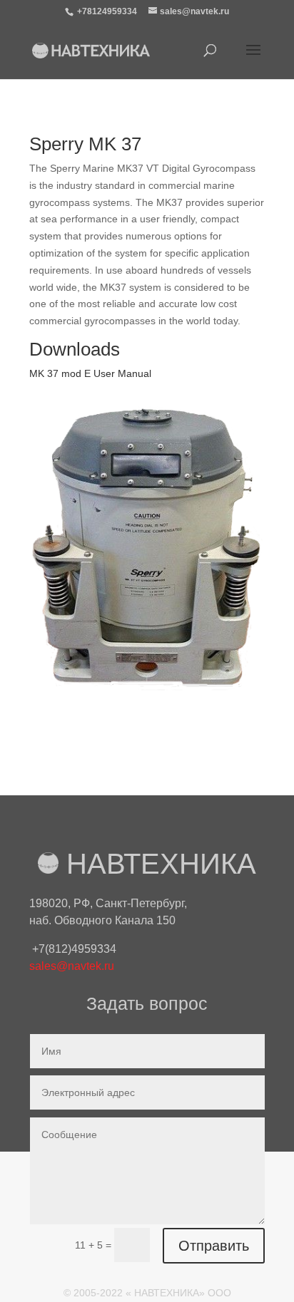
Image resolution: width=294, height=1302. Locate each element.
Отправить (213, 1246)
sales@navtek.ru (71, 966)
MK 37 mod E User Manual (90, 373)
